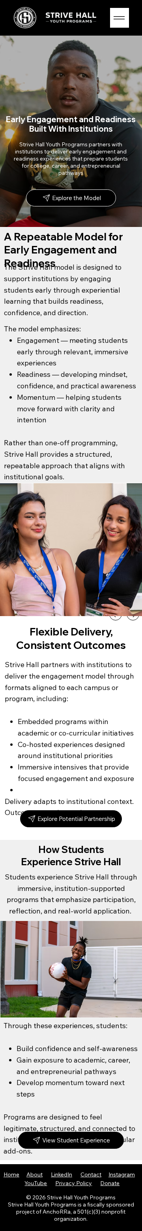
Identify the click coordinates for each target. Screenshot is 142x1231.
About (34, 1174)
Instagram (121, 1174)
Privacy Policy (73, 1183)
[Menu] (119, 18)
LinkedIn (61, 1174)
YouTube (35, 1183)
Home (11, 1174)
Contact (90, 1174)
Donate (110, 1183)
